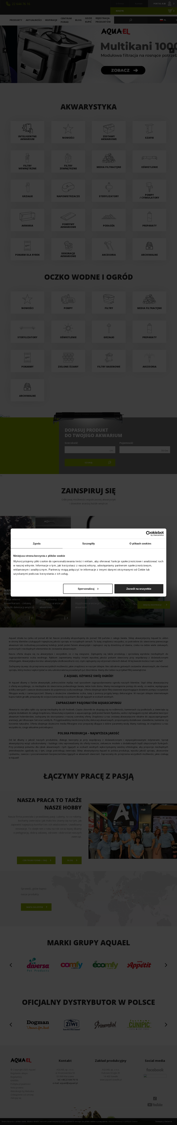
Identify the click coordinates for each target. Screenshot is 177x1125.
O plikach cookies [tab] (140, 543)
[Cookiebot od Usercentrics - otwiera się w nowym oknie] (148, 533)
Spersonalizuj (86, 588)
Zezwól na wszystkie (138, 588)
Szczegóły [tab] (88, 543)
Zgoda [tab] (37, 543)
